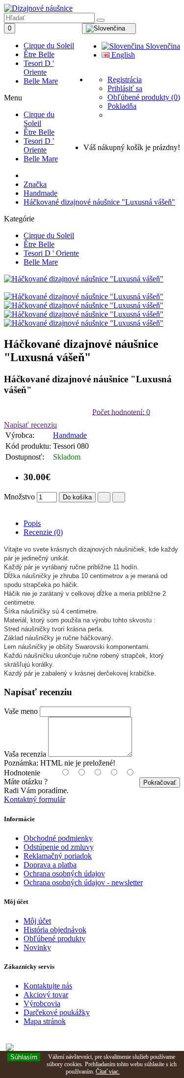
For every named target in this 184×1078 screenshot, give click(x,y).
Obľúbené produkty (54, 938)
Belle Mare (41, 81)
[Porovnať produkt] (118, 497)
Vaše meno (21, 711)
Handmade (40, 193)
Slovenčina (162, 46)
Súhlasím (23, 1057)
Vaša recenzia (25, 754)
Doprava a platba (50, 865)
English (122, 55)
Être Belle (39, 54)
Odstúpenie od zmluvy (59, 847)
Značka (35, 184)
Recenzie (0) (43, 532)
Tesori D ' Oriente (39, 67)
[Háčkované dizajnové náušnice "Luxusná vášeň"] (83, 279)
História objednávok (55, 929)
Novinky (37, 947)
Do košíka (77, 497)
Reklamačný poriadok (58, 856)
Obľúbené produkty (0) (143, 97)
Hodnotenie (22, 773)
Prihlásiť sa (124, 88)
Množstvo (19, 497)
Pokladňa (121, 106)
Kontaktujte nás (48, 986)
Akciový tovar (46, 994)
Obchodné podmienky (58, 838)
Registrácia (124, 79)
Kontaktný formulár (34, 799)
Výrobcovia (42, 1003)
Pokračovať (159, 782)
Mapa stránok (45, 1021)
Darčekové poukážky (57, 1012)
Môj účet (37, 921)
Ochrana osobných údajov (64, 873)
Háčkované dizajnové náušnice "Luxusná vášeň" (99, 202)
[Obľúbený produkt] (104, 497)
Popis (32, 523)
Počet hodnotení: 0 (121, 411)
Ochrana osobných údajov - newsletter (83, 882)
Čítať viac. (108, 1071)
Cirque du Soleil (49, 45)
